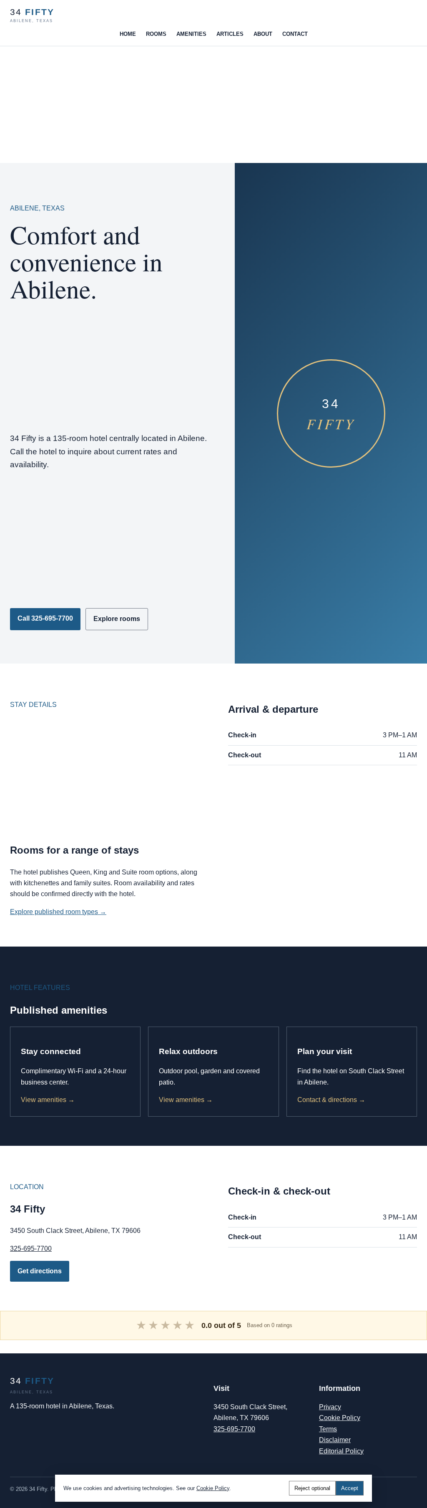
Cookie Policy (339, 1417)
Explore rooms (116, 618)
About (263, 34)
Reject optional (312, 1488)
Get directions (40, 1271)
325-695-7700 (31, 1248)
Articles (230, 34)
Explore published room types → (58, 911)
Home (128, 34)
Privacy (330, 1406)
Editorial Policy (341, 1451)
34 (32, 15)
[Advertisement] (213, 104)
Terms (328, 1429)
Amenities (191, 34)
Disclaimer (335, 1439)
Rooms (156, 34)
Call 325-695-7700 (45, 618)
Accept (349, 1488)
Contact (295, 34)
